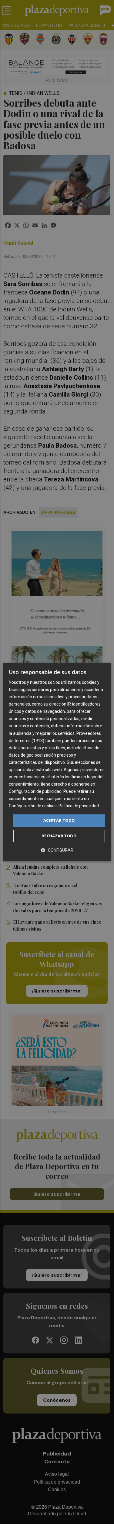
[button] (57, 850)
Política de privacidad (79, 806)
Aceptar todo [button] (59, 820)
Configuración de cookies (33, 806)
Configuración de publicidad (35, 791)
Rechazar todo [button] (59, 835)
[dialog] (57, 762)
